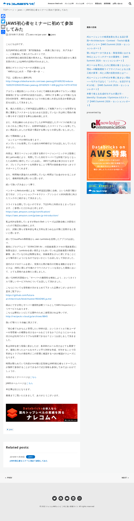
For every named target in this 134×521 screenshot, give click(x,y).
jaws (53, 34)
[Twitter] (3, 21)
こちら (33, 377)
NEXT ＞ (125, 477)
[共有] (3, 32)
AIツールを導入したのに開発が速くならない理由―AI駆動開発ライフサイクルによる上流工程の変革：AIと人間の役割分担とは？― (108, 69)
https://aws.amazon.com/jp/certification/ (28, 211)
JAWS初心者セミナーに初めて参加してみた (29, 461)
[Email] (3, 26)
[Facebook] (3, 16)
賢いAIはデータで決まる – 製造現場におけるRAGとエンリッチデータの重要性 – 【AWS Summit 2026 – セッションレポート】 (109, 56)
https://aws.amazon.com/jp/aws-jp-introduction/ (32, 215)
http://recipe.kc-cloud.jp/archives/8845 (27, 316)
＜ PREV (8, 477)
